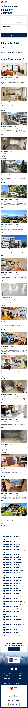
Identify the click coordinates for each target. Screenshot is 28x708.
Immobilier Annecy (8, 676)
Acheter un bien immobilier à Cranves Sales (12, 635)
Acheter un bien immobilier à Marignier (11, 585)
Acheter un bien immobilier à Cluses (10, 536)
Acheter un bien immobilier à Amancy (11, 556)
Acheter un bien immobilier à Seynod (11, 567)
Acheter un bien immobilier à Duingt (10, 565)
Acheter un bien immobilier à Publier (11, 629)
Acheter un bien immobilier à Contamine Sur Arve (12, 602)
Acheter (20, 675)
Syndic (20, 678)
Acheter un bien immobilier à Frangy (10, 622)
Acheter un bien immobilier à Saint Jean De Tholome (12, 574)
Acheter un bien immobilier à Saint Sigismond (12, 632)
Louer (20, 676)
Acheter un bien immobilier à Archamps (11, 587)
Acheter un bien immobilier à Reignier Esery (12, 577)
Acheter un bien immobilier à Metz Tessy (11, 609)
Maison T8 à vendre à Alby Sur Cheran (10, 517)
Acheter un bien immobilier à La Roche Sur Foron (12, 550)
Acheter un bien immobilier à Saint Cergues (12, 630)
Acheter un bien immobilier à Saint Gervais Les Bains (13, 613)
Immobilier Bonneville (7, 680)
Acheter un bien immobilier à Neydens (11, 621)
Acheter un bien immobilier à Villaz (10, 598)
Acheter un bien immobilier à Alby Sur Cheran (12, 624)
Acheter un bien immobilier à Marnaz (11, 564)
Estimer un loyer (20, 681)
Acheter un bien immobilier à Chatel (10, 616)
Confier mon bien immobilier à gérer (20, 684)
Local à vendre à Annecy (7, 322)
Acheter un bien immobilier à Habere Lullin (12, 590)
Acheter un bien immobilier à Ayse (10, 578)
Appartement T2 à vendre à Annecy (9, 77)
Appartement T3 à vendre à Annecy (9, 126)
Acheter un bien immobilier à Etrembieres (12, 619)
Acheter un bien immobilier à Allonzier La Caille (13, 570)
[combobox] (14, 26)
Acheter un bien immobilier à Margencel (11, 608)
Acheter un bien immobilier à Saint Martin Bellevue (12, 626)
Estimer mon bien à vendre (20, 680)
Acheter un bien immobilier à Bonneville (11, 554)
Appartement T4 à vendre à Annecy (9, 102)
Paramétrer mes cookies (14, 704)
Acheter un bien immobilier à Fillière (11, 634)
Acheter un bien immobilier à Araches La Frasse (13, 604)
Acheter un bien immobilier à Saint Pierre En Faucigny (12, 581)
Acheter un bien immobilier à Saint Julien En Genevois (12, 547)
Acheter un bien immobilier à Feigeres (11, 596)
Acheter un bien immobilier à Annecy (11, 534)
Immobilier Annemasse (7, 678)
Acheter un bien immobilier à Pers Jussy (11, 572)
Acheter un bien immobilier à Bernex (11, 606)
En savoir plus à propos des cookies (14, 696)
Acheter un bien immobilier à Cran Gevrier (12, 561)
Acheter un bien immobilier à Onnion (11, 617)
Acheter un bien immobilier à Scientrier (11, 552)
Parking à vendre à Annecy (7, 151)
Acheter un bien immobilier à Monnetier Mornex (11, 594)
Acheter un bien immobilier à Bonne (10, 583)
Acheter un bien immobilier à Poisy (10, 588)
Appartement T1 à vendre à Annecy (9, 249)
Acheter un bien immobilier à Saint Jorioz (12, 562)
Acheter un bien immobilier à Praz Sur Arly (12, 559)
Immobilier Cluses (8, 681)
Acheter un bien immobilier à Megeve (11, 569)
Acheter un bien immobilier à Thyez (10, 543)
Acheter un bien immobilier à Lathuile (11, 611)
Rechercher (14, 35)
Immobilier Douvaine (7, 683)
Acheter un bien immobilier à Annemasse (11, 538)
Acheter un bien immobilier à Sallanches (11, 544)
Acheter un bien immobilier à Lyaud (10, 591)
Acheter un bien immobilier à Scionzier (11, 541)
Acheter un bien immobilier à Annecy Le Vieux (12, 557)
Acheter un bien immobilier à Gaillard (11, 600)
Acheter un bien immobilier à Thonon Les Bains (13, 539)
